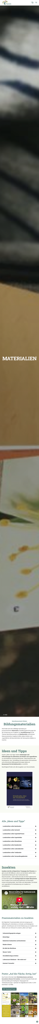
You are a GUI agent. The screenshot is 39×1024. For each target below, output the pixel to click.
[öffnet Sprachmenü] (32, 2)
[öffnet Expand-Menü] (36, 2)
